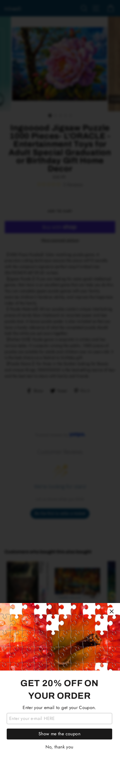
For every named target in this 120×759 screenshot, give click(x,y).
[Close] (112, 611)
